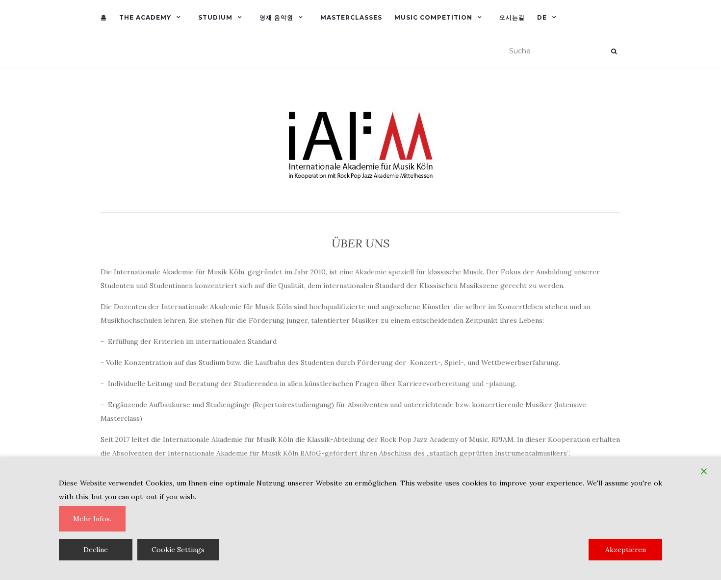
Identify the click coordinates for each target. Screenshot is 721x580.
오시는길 (512, 17)
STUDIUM (215, 17)
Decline (95, 549)
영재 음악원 (276, 17)
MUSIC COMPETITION (433, 17)
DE (542, 17)
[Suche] (613, 51)
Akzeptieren (625, 549)
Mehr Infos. (92, 518)
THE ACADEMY (145, 17)
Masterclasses (351, 17)
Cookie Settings (178, 549)
